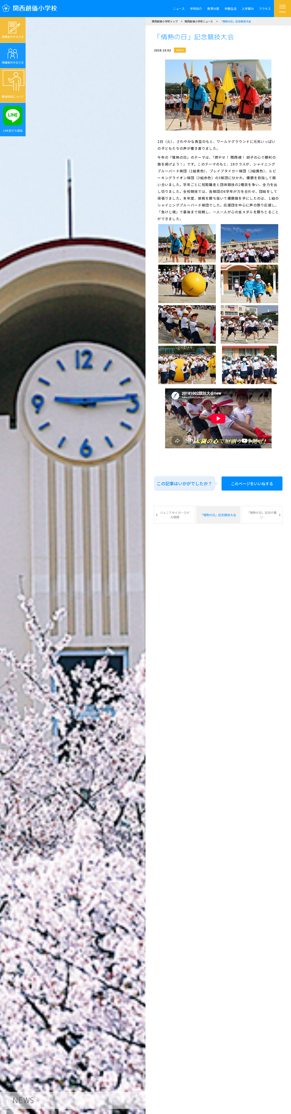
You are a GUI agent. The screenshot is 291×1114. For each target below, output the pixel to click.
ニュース (179, 8)
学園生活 (230, 8)
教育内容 (213, 8)
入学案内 (248, 8)
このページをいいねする (252, 483)
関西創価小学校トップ (165, 21)
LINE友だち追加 (13, 130)
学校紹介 (196, 8)
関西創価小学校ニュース (199, 21)
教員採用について (13, 96)
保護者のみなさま (13, 62)
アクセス (265, 8)
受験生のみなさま (13, 37)
